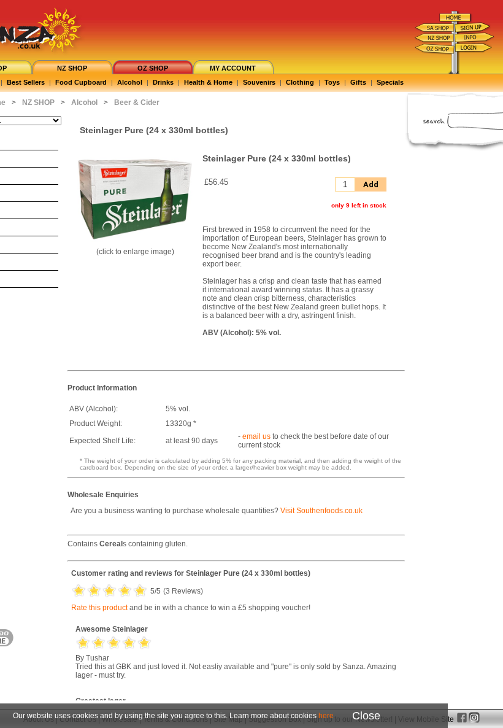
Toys (332, 82)
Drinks (163, 82)
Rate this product (99, 607)
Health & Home (208, 82)
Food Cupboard (81, 82)
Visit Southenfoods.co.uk (321, 510)
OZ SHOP (152, 68)
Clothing (300, 82)
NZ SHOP (72, 68)
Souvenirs (259, 82)
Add (370, 184)
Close (366, 716)
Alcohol (129, 82)
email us (256, 436)
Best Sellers (26, 82)
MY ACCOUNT (233, 68)
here (326, 715)
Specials (390, 82)
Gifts (358, 82)
